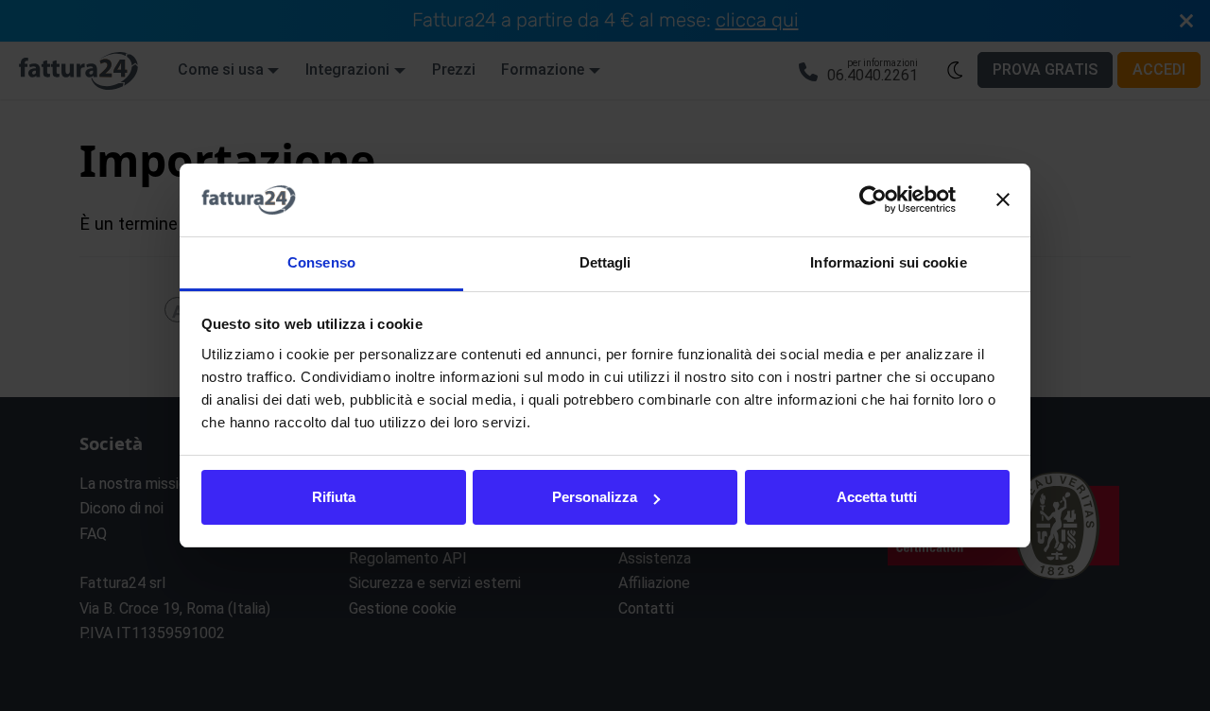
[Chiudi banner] (1003, 200)
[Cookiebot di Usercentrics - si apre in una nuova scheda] (873, 200)
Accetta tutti (877, 497)
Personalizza (594, 497)
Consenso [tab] (321, 262)
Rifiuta (333, 497)
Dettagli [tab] (605, 262)
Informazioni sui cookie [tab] (888, 262)
